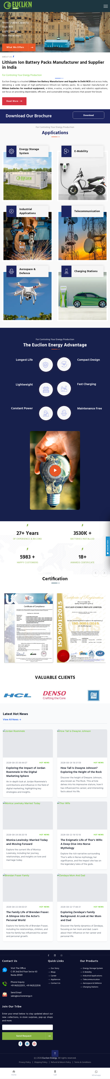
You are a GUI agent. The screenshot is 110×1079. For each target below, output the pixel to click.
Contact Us (55, 983)
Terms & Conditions (82, 1062)
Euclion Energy (49, 1058)
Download (88, 115)
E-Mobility (81, 151)
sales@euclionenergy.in (21, 996)
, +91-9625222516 (33, 985)
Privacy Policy (25, 1062)
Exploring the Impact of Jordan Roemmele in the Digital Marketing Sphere (25, 772)
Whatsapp (96, 1075)
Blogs (53, 972)
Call (55, 1075)
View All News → (12, 719)
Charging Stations (86, 271)
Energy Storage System (29, 151)
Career (53, 975)
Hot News (44, 763)
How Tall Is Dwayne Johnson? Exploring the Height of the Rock (81, 770)
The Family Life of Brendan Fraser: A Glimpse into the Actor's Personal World (27, 916)
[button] (50, 45)
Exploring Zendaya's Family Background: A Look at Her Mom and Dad (81, 916)
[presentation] (95, 573)
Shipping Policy (40, 1062)
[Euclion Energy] (18, 5)
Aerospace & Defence (27, 271)
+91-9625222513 (18, 985)
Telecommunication (87, 211)
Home (13, 1075)
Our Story (55, 968)
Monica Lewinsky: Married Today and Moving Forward (27, 842)
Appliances (55, 979)
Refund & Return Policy (61, 1062)
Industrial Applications (27, 211)
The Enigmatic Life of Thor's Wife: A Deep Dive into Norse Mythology (82, 844)
